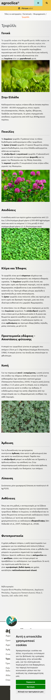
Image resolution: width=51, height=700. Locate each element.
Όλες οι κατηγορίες (13, 14)
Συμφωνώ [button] (30, 682)
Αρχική (9, 635)
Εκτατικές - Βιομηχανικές (34, 14)
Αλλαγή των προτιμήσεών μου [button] (30, 692)
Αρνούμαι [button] (31, 687)
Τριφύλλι (25, 17)
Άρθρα (9, 649)
